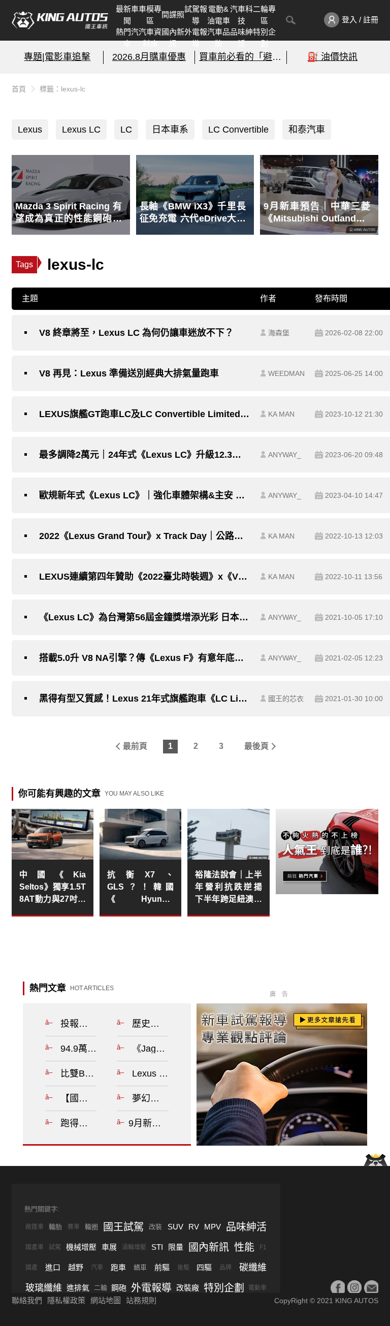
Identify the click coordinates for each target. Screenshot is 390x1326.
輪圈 (91, 1226)
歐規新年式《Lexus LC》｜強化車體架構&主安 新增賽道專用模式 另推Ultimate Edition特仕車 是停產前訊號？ (144, 495)
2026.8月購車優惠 (149, 57)
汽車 (97, 1267)
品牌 (225, 1267)
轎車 (140, 1267)
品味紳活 (241, 37)
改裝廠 (187, 1287)
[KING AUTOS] (60, 20)
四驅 (204, 1267)
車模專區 (150, 15)
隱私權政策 (66, 1300)
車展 (109, 1247)
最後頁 (256, 746)
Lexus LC (81, 129)
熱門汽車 (127, 37)
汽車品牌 (218, 37)
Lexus (30, 129)
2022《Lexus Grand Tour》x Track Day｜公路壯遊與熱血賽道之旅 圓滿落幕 (144, 536)
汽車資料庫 (150, 37)
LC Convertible (238, 129)
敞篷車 (34, 1226)
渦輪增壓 (134, 1247)
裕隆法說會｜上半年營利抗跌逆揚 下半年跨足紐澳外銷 (228, 887)
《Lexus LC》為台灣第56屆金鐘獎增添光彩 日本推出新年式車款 (144, 617)
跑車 (118, 1267)
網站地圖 (105, 1300)
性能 (244, 1247)
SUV (175, 1226)
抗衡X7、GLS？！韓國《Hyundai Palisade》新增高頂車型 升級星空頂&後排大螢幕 (140, 887)
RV (193, 1226)
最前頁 (135, 746)
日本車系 (170, 129)
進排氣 (78, 1287)
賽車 (74, 1226)
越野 (75, 1267)
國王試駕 (123, 1227)
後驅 (183, 1267)
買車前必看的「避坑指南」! (240, 57)
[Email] (371, 1287)
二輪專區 (264, 15)
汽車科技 (241, 15)
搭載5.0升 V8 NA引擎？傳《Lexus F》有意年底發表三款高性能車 (144, 658)
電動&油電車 (218, 15)
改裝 (155, 1226)
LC (126, 129)
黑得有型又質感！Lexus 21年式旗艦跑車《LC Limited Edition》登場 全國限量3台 (144, 698)
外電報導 (195, 37)
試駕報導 (195, 15)
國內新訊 (172, 37)
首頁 (19, 89)
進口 (52, 1267)
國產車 (34, 1247)
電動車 (257, 1287)
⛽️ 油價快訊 (332, 57)
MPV (212, 1226)
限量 (175, 1247)
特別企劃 (264, 37)
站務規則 (141, 1300)
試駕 (55, 1247)
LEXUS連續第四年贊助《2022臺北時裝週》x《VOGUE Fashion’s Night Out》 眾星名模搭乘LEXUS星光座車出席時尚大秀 (144, 577)
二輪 (100, 1287)
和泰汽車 (306, 129)
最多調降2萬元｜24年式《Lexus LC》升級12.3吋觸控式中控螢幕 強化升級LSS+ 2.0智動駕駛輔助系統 (144, 455)
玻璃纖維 (43, 1288)
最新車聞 (127, 15)
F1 (263, 1247)
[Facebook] (338, 1287)
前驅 (162, 1267)
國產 (31, 1267)
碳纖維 (253, 1267)
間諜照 (172, 14)
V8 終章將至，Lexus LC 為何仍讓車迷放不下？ (136, 333)
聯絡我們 (27, 1300)
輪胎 (55, 1226)
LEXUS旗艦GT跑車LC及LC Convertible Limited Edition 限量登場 (144, 414)
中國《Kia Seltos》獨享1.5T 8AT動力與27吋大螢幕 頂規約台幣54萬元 (52, 887)
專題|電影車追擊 (57, 57)
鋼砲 (118, 1287)
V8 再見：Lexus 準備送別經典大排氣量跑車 (129, 373)
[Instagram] (354, 1287)
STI (157, 1247)
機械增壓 (81, 1247)
